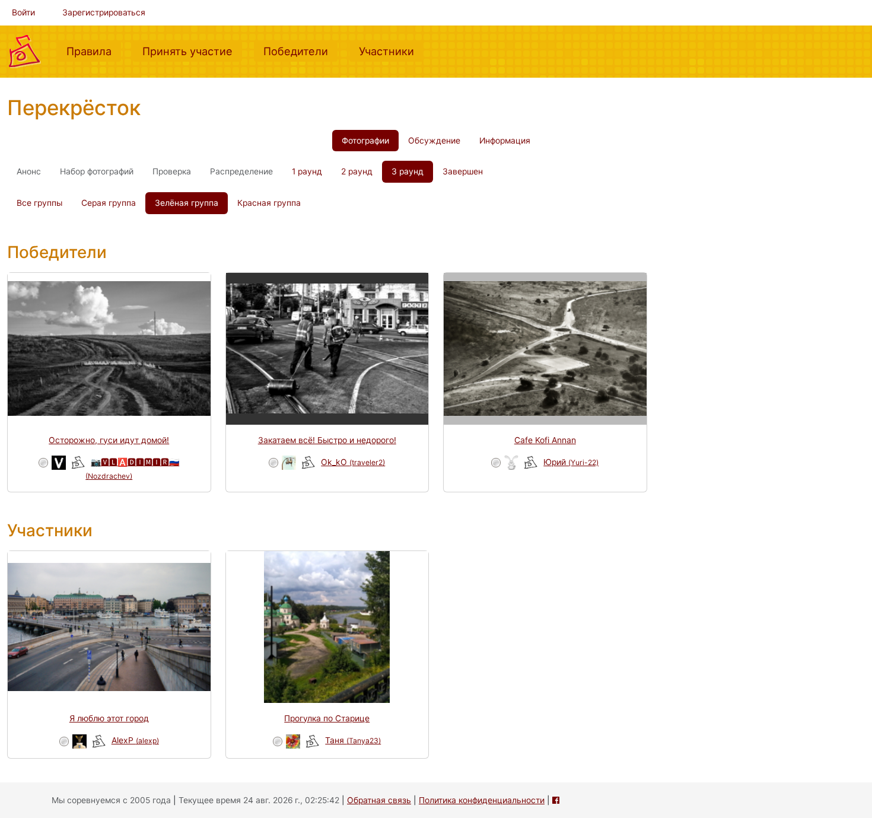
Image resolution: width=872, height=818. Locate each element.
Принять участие (192, 51)
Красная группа (269, 203)
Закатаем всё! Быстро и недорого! (327, 440)
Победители (300, 51)
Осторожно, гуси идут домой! (109, 440)
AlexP (135, 740)
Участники (391, 51)
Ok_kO (353, 462)
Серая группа (108, 203)
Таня (353, 740)
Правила (93, 51)
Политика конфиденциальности (482, 800)
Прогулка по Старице (327, 718)
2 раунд (357, 171)
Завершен (463, 171)
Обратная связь (379, 800)
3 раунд (408, 171)
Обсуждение (434, 140)
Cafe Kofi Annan (545, 440)
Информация (504, 140)
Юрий (571, 462)
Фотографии (365, 140)
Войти (23, 12)
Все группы (39, 203)
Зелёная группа (186, 203)
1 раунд (307, 171)
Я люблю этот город (109, 718)
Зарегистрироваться (103, 12)
